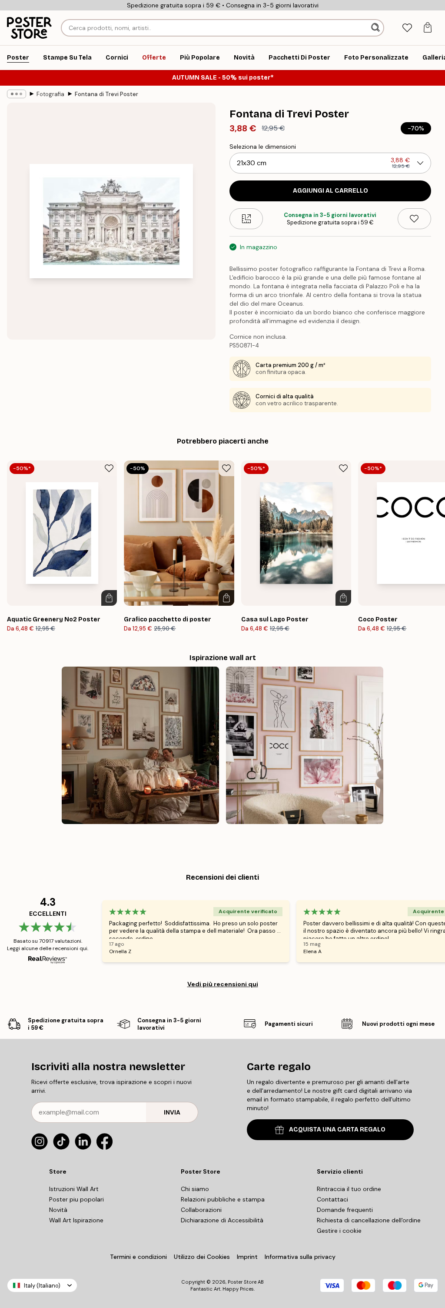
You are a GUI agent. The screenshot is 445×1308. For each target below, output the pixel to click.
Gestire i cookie (339, 1231)
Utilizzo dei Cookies (202, 1257)
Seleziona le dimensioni (262, 146)
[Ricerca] (376, 28)
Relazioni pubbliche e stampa (223, 1199)
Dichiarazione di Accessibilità (222, 1220)
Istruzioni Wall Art (74, 1189)
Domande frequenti (345, 1210)
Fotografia (50, 94)
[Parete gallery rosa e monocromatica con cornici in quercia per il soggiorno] (304, 745)
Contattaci (332, 1199)
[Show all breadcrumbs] (16, 94)
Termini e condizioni (138, 1257)
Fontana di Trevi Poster (106, 94)
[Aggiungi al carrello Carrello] (109, 598)
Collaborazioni (201, 1210)
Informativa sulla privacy (300, 1257)
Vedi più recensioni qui (222, 984)
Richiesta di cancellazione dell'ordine (369, 1220)
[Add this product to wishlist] (414, 218)
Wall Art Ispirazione (76, 1220)
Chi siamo (195, 1189)
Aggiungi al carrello (330, 190)
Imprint (247, 1257)
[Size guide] (246, 218)
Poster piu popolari (76, 1199)
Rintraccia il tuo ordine (349, 1189)
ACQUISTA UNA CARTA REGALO (337, 1129)
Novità (58, 1210)
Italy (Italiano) (42, 1285)
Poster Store (242, 1282)
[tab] (407, 28)
